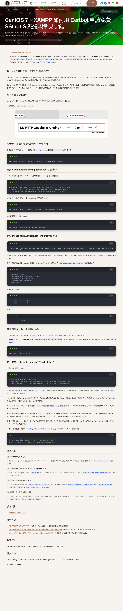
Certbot (33, 40)
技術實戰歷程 (54, 3)
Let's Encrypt (57, 40)
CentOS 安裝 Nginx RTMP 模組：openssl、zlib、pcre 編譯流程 (31, 533)
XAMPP (38, 40)
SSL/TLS (44, 40)
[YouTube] (117, 3)
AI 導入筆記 (33, 3)
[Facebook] (101, 3)
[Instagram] (109, 3)
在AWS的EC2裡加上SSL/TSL (19, 526)
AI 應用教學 (43, 3)
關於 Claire (64, 3)
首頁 (8, 10)
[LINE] (113, 3)
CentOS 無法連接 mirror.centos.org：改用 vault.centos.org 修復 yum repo (35, 529)
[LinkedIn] (105, 3)
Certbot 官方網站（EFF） (18, 513)
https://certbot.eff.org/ (25, 106)
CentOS (50, 40)
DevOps (23, 10)
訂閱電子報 (77, 3)
